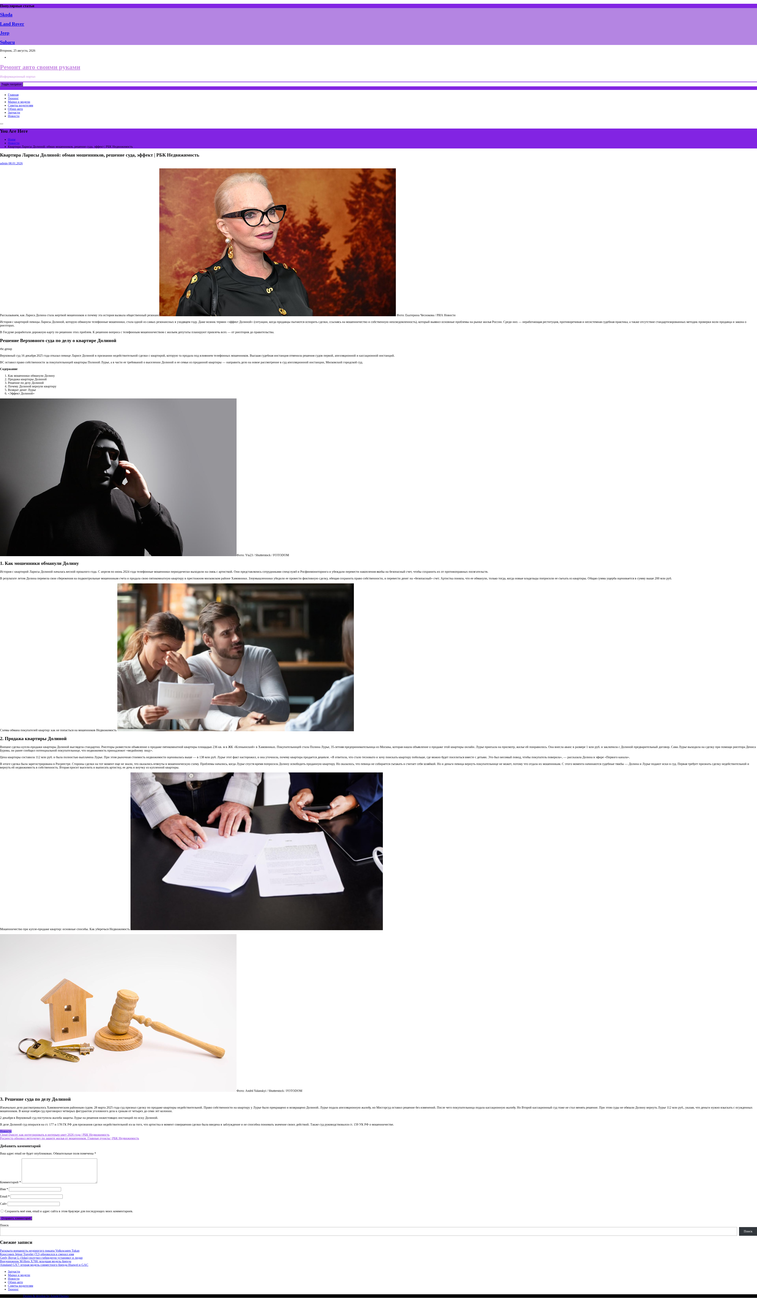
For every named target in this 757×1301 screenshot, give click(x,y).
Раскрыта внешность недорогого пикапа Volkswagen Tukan (39, 1250)
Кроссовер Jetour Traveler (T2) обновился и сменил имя (37, 1254)
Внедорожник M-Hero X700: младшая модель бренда (35, 1261)
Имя (4, 1189)
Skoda (6, 14)
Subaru (7, 42)
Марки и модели (19, 102)
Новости (14, 116)
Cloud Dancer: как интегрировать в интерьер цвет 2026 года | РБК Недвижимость (54, 1134)
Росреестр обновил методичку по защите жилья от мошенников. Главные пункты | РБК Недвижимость (69, 1138)
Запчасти (14, 112)
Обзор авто (15, 109)
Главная (13, 94)
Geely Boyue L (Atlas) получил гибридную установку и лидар (41, 1257)
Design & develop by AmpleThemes (46, 1296)
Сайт (3, 1203)
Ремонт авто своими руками (40, 67)
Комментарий (10, 1182)
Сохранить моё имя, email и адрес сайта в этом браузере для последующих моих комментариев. (69, 1211)
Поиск (4, 1225)
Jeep (4, 32)
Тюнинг (13, 98)
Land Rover (12, 23)
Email (5, 1196)
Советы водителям (20, 105)
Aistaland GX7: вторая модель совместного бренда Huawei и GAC (44, 1264)
